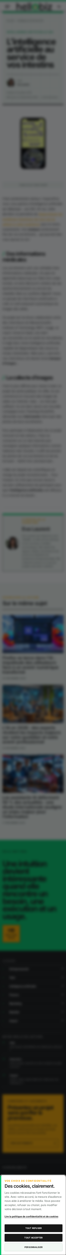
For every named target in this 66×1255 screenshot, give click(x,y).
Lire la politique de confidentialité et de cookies (31, 1216)
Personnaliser (33, 1247)
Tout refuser (33, 1228)
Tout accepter (33, 1237)
